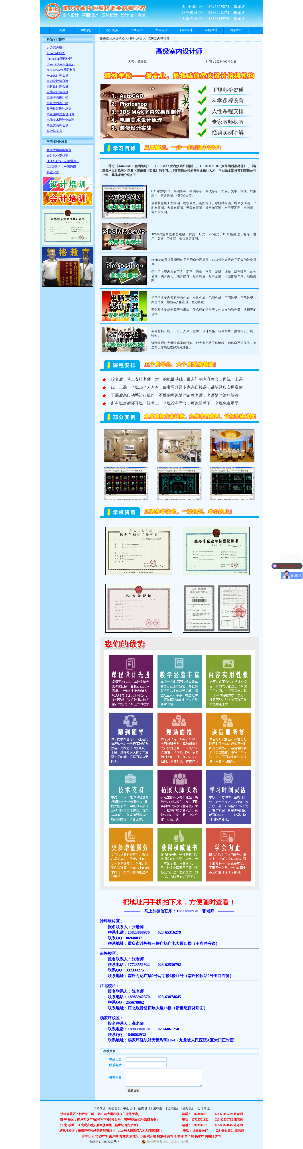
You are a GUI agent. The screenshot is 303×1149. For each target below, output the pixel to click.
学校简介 (87, 30)
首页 (62, 30)
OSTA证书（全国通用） (63, 161)
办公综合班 (54, 47)
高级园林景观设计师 (61, 114)
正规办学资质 (228, 90)
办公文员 (112, 30)
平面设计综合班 (57, 75)
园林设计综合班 (57, 86)
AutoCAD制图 (56, 53)
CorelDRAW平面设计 (61, 64)
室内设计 (161, 30)
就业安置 (53, 172)
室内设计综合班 (57, 81)
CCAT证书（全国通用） (63, 166)
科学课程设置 (228, 101)
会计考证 (203, 1108)
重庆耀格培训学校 (112, 38)
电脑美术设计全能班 (61, 120)
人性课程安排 (228, 111)
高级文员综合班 (57, 125)
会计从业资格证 (57, 155)
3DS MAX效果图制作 (61, 70)
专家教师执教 (228, 122)
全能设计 (211, 30)
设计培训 (136, 38)
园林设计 (186, 30)
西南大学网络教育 (59, 150)
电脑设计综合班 (57, 92)
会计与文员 (54, 131)
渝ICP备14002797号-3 (104, 1141)
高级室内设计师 (57, 103)
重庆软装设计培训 (59, 108)
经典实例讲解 (228, 133)
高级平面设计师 (57, 97)
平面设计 (136, 30)
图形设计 (236, 30)
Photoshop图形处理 (59, 58)
